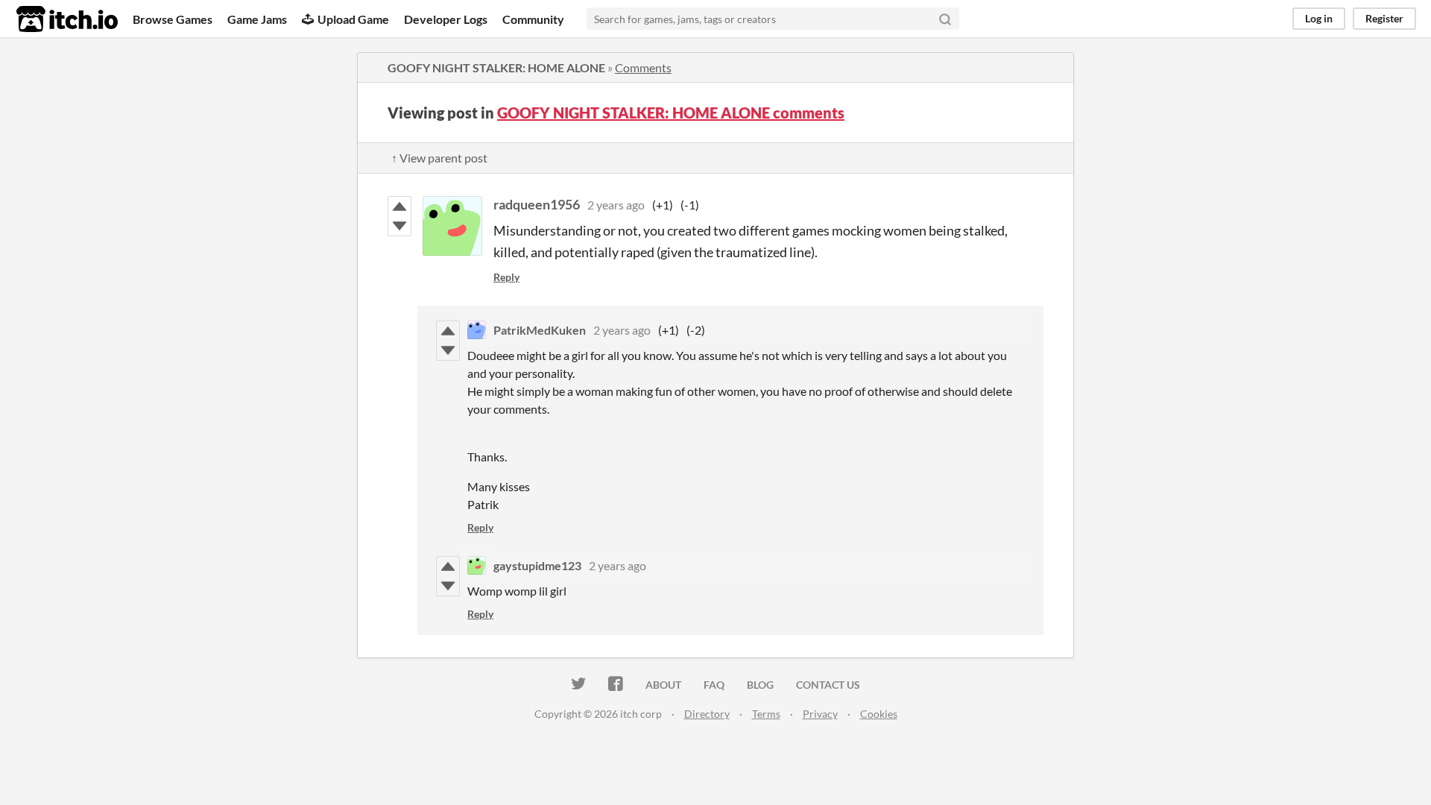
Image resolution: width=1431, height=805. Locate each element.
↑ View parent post (439, 158)
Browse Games (172, 19)
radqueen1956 (536, 204)
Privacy (820, 713)
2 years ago (616, 205)
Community (533, 19)
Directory (707, 713)
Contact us (828, 684)
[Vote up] (399, 206)
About (663, 684)
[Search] (945, 18)
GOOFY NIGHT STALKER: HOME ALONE (496, 67)
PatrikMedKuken (539, 330)
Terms (766, 713)
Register (1384, 18)
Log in (1319, 18)
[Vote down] (399, 226)
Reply (506, 277)
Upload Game (353, 19)
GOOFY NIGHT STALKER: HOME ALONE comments (670, 112)
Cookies (878, 713)
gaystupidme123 (537, 565)
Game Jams (257, 19)
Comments (643, 67)
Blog (760, 684)
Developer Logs (445, 19)
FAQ (714, 684)
